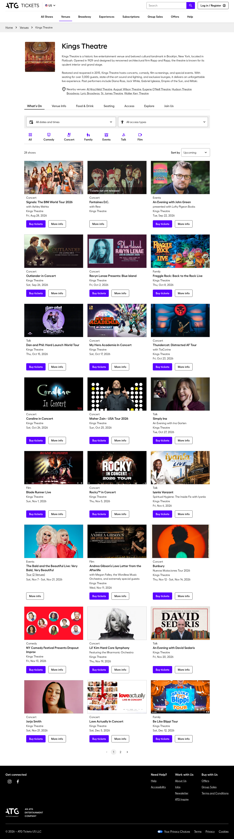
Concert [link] (69, 139)
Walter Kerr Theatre (136, 93)
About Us (180, 780)
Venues (65, 16)
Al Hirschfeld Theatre (99, 89)
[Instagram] (9, 781)
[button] (71, 122)
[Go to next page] (127, 752)
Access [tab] (129, 106)
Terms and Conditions (215, 793)
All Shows (47, 16)
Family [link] (88, 139)
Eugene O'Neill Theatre (156, 89)
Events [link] (106, 139)
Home (9, 27)
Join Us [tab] (169, 106)
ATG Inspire (182, 799)
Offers (175, 16)
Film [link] (140, 139)
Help (190, 16)
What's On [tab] (34, 106)
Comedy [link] (49, 139)
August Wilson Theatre (127, 89)
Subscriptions (130, 16)
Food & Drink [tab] (85, 106)
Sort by (175, 152)
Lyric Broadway (90, 93)
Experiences (106, 16)
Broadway (84, 16)
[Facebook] (18, 781)
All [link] (30, 139)
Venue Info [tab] (59, 106)
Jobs (177, 787)
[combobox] (171, 5)
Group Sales (155, 16)
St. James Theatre (112, 93)
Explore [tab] (149, 106)
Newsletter (181, 793)
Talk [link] (123, 139)
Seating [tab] (109, 106)
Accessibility (158, 787)
